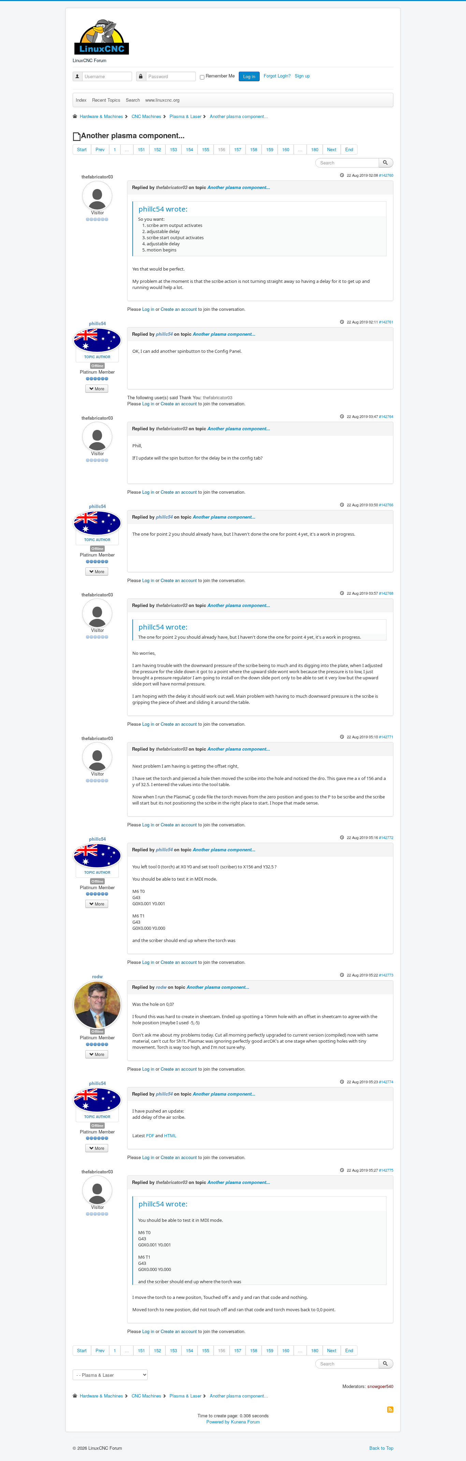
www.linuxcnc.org (162, 100)
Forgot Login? (278, 75)
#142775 (386, 1170)
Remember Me (220, 76)
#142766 (386, 504)
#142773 (386, 975)
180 (314, 149)
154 (189, 149)
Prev (100, 149)
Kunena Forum (245, 1421)
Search (133, 100)
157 (237, 149)
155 (205, 149)
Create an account (179, 309)
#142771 (386, 736)
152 (157, 149)
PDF (150, 1135)
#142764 (386, 416)
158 (253, 149)
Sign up (303, 75)
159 (269, 149)
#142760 (386, 175)
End (349, 149)
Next (331, 149)
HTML (170, 1135)
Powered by (218, 1421)
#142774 (386, 1081)
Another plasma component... (238, 187)
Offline (97, 365)
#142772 (386, 837)
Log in (249, 76)
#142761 (386, 321)
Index (81, 100)
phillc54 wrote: (163, 209)
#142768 (386, 593)
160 (285, 149)
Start (82, 149)
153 (173, 149)
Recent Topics (106, 100)
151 (141, 149)
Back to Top (381, 1448)
